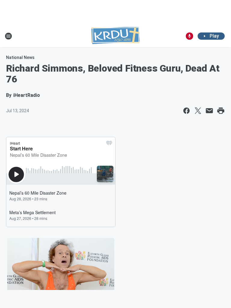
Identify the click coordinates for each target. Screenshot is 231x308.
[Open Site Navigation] (8, 36)
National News (20, 57)
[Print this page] (221, 110)
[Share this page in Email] (209, 110)
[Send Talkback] (189, 36)
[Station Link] (115, 36)
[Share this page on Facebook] (186, 110)
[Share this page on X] (198, 110)
